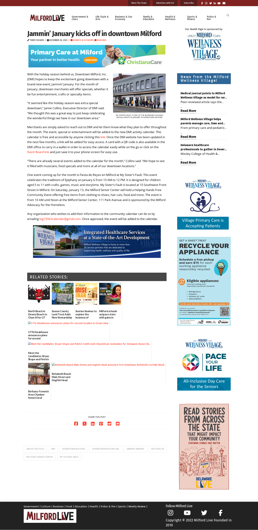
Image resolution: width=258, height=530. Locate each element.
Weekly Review (136, 506)
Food (69, 506)
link (102, 137)
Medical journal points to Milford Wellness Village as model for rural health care (204, 96)
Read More (188, 111)
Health (94, 506)
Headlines (101, 40)
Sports (122, 506)
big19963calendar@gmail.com (60, 219)
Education (81, 506)
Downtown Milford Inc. (106, 448)
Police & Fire (108, 506)
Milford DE (157, 448)
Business (58, 506)
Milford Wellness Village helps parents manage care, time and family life (202, 121)
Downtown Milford (73, 448)
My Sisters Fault (69, 457)
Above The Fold (35, 448)
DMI (53, 448)
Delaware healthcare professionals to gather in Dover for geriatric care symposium (203, 147)
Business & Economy (83, 40)
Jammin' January (135, 448)
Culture (46, 506)
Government (31, 506)
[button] (228, 15)
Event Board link (38, 152)
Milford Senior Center (40, 457)
